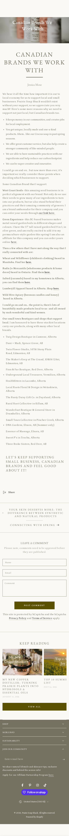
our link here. (47, 213)
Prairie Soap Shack (30, 813)
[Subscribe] (64, 759)
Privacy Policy (17, 618)
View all (34, 707)
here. (14, 242)
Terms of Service (42, 618)
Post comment (34, 605)
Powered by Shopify (34, 817)
